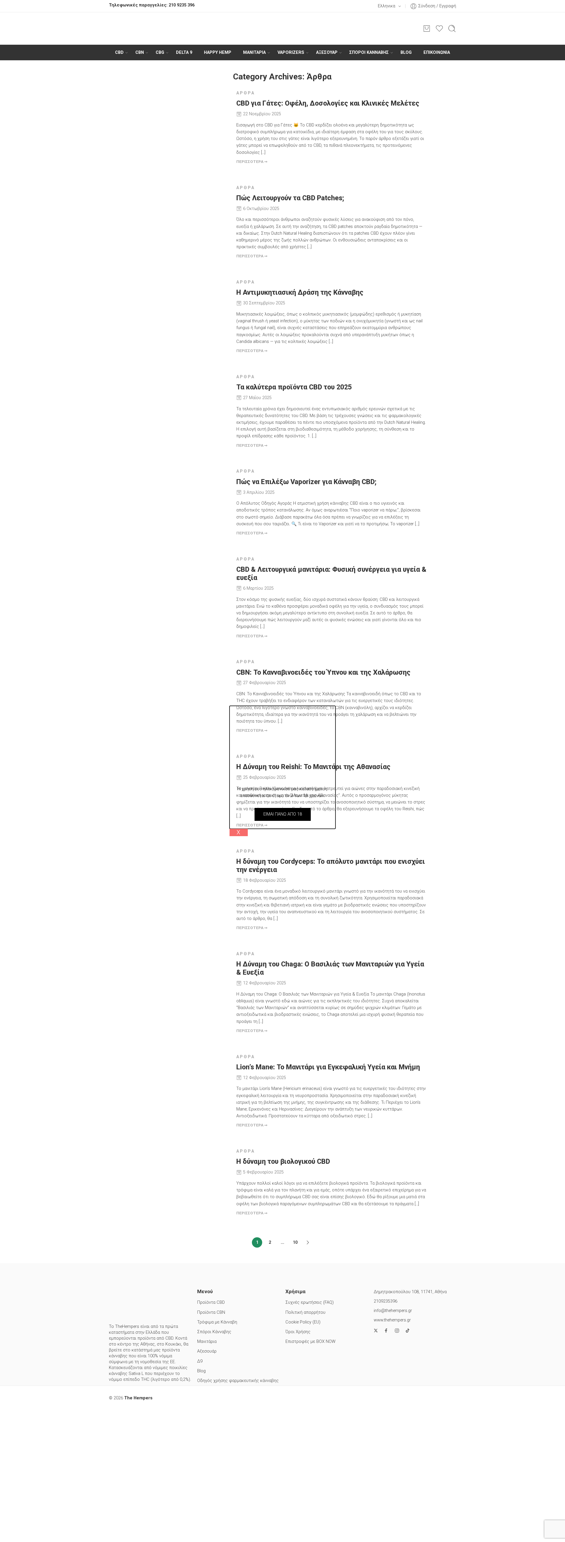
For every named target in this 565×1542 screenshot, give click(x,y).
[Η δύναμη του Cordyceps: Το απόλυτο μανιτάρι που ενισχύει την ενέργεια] (184, 880)
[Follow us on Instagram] (397, 1330)
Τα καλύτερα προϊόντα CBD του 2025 (294, 387)
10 (295, 1242)
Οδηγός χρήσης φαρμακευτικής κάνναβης (238, 1380)
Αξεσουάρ (327, 52)
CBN (139, 52)
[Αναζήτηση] (452, 28)
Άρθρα (245, 93)
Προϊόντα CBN (211, 1312)
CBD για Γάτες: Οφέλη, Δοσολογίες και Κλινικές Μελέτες (327, 103)
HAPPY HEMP (217, 52)
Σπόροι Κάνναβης (369, 52)
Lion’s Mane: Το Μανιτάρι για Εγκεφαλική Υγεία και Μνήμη (328, 1067)
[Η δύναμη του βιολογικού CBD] (184, 1180)
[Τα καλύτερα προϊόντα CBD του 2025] (184, 405)
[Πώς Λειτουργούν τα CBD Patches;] (184, 216)
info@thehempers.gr (393, 1310)
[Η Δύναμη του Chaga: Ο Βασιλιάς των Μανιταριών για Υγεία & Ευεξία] (184, 982)
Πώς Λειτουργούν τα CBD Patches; (290, 198)
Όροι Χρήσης (297, 1331)
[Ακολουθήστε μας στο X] (376, 1330)
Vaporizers (290, 52)
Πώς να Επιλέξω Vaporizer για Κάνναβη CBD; (306, 482)
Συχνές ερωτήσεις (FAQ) (309, 1302)
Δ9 (199, 1361)
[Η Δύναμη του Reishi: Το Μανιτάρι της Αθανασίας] (184, 785)
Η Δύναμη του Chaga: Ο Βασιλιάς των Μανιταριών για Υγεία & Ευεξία (330, 968)
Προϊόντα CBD (211, 1302)
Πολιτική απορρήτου (305, 1312)
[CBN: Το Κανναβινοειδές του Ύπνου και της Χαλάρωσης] (184, 690)
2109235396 (385, 1301)
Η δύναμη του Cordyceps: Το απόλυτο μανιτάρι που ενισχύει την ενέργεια (330, 866)
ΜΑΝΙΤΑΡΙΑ (254, 52)
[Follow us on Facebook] (386, 1330)
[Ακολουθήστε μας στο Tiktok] (408, 1330)
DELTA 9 (184, 52)
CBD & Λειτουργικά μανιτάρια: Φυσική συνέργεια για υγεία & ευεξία (331, 574)
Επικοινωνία (436, 52)
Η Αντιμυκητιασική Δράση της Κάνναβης (299, 292)
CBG (160, 52)
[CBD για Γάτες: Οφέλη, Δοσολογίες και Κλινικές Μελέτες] (184, 122)
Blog (406, 52)
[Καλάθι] (427, 28)
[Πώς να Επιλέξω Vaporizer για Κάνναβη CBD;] (184, 500)
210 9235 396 (182, 5)
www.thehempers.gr (392, 1320)
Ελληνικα (386, 6)
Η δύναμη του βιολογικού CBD (283, 1162)
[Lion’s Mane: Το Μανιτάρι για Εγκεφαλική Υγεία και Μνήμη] (184, 1085)
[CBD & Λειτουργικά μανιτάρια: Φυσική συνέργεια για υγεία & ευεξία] (184, 588)
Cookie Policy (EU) (302, 1322)
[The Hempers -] (282, 28)
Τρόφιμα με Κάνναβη (217, 1322)
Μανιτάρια (207, 1341)
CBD (119, 52)
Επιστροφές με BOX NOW (310, 1341)
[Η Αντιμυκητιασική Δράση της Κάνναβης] (184, 311)
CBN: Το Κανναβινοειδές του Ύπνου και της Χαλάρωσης (323, 672)
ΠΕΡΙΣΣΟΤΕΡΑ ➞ (251, 161)
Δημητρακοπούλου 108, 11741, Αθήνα (410, 1291)
